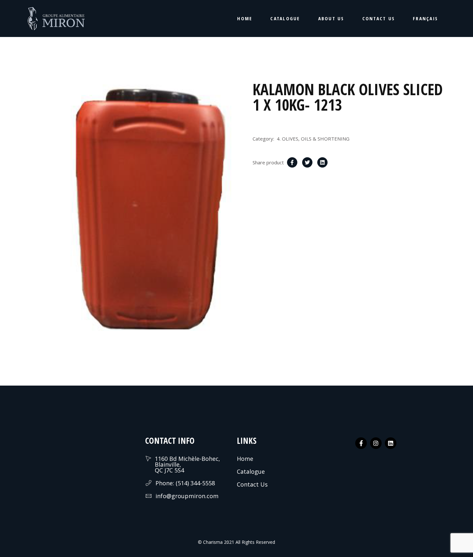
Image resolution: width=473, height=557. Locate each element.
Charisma (212, 542)
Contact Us (252, 484)
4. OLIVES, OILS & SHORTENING (313, 138)
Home (245, 458)
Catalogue (251, 471)
